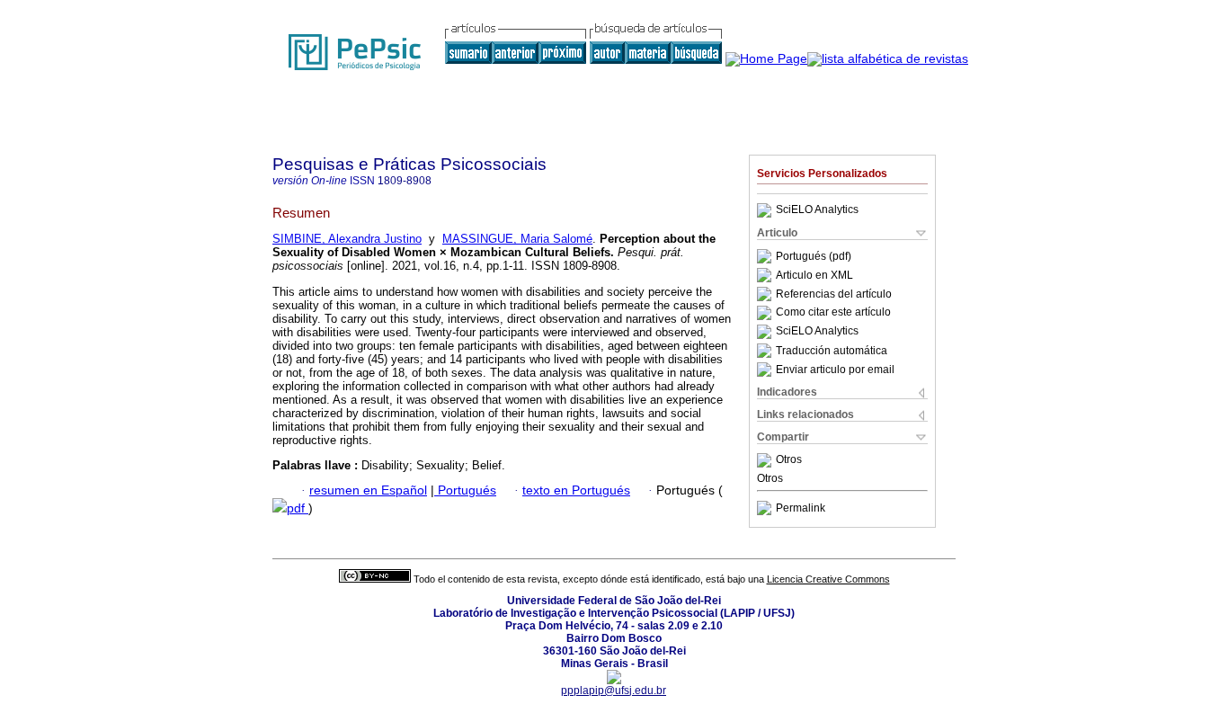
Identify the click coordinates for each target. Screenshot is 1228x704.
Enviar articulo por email (835, 369)
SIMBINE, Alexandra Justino (347, 238)
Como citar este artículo (833, 313)
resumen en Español (368, 490)
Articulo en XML (814, 275)
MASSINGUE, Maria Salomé (517, 238)
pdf (297, 508)
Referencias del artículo (834, 294)
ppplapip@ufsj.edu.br (613, 690)
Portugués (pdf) (813, 256)
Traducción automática (831, 350)
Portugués (465, 490)
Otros (789, 460)
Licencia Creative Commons (828, 579)
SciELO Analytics (817, 210)
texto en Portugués (576, 490)
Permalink (800, 508)
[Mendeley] (766, 460)
